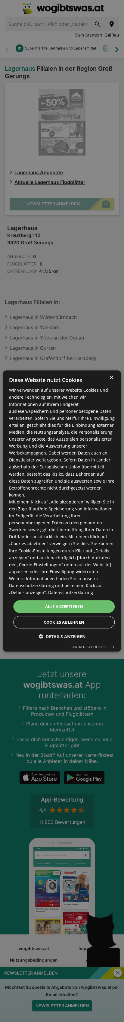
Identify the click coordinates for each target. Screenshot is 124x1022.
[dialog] (62, 511)
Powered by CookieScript (92, 646)
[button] (62, 636)
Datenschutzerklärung (70, 592)
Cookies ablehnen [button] (64, 622)
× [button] (111, 377)
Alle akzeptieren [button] (64, 606)
